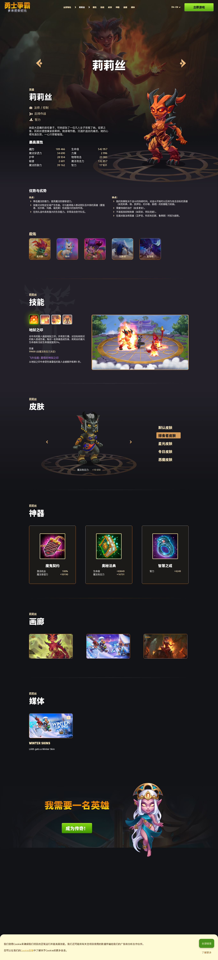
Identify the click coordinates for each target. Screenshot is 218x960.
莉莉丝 (82, 7)
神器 (118, 7)
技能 (102, 7)
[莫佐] (182, 63)
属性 (95, 7)
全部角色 (67, 7)
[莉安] (39, 63)
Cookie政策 (27, 950)
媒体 (133, 7)
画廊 (125, 7)
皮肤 (110, 7)
